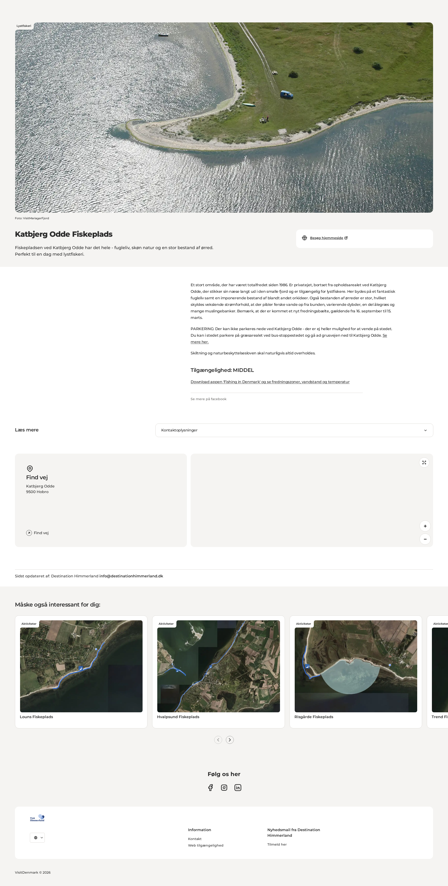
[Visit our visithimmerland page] (210, 788)
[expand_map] (424, 462)
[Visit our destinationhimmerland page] (238, 788)
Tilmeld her (277, 844)
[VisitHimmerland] (37, 818)
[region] (312, 500)
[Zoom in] (425, 526)
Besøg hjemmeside (326, 238)
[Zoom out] (425, 539)
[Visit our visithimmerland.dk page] (224, 788)
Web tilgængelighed (206, 845)
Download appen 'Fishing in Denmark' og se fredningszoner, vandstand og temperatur (270, 382)
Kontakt (195, 839)
